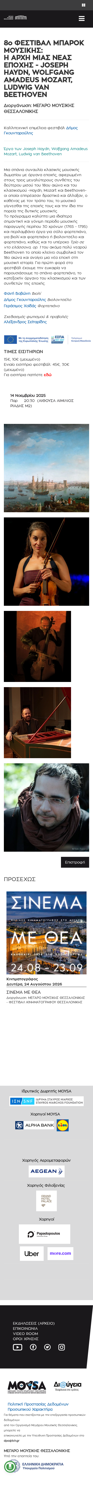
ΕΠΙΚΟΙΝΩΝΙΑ (25, 1328)
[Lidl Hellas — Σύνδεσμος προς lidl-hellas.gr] (55, 1123)
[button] (10, 1467)
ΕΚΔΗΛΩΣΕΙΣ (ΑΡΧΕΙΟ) (34, 1323)
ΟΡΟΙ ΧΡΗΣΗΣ (25, 1339)
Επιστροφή (75, 862)
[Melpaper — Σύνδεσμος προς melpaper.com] (77, 1123)
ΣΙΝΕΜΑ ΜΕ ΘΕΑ (23, 992)
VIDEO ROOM (25, 1333)
